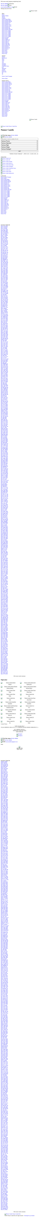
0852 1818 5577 (4, 781)
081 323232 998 (4, 616)
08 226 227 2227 (4, 247)
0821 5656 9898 (4, 581)
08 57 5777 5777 (4, 356)
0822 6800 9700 (4, 412)
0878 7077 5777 (4, 602)
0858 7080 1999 (4, 630)
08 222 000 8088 (4, 1073)
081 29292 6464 (4, 1171)
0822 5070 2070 (4, 1134)
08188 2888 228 (4, 1067)
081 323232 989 (4, 282)
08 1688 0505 (4, 418)
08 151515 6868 (4, 605)
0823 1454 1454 (4, 1122)
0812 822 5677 (4, 467)
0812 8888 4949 (4, 513)
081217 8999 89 (4, 501)
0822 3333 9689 (4, 945)
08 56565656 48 (4, 533)
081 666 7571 (4, 1154)
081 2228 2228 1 (4, 1012)
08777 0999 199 (4, 444)
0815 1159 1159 (4, 431)
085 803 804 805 (4, 519)
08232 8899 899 (4, 534)
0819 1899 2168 (4, 261)
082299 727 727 (4, 313)
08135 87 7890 (4, 777)
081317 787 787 (4, 1114)
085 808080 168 (4, 291)
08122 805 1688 (4, 1058)
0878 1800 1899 (4, 336)
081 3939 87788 (4, 242)
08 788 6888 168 (4, 765)
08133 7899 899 (4, 369)
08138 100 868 (4, 425)
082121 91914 (4, 875)
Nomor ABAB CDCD (6, 25)
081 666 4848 (4, 340)
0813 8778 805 (4, 972)
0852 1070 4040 (4, 1053)
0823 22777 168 (4, 593)
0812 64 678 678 (4, 443)
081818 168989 (4, 1194)
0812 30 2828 (4, 1160)
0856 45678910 (4, 670)
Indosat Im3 (4, 58)
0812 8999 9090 (4, 866)
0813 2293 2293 (4, 564)
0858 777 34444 (4, 625)
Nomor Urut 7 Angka (6, 33)
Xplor (29, 722)
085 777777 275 (4, 497)
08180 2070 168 (4, 1118)
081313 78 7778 (4, 565)
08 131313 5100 (4, 320)
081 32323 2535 (4, 996)
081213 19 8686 (4, 405)
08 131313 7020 (4, 989)
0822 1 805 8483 (4, 385)
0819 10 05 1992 (4, 454)
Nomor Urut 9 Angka (6, 31)
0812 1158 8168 (4, 424)
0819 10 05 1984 (4, 597)
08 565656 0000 (4, 632)
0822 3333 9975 (4, 465)
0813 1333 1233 (4, 1071)
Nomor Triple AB (5, 43)
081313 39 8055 (4, 298)
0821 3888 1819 (4, 816)
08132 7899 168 (4, 1029)
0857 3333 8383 (4, 471)
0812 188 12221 (4, 344)
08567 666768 (4, 310)
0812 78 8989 (4, 245)
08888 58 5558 (4, 549)
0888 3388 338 (4, 419)
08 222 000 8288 (4, 315)
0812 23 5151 (4, 550)
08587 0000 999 (4, 1025)
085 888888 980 (4, 543)
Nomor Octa (4, 53)
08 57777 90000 (4, 283)
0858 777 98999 (4, 235)
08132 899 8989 (4, 463)
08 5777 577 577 (4, 1144)
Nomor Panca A (5, 49)
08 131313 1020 (4, 554)
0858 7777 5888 (4, 368)
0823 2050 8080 (4, 1090)
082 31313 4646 (4, 1041)
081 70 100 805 (4, 489)
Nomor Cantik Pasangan (7, 76)
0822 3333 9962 (4, 1203)
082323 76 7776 (4, 863)
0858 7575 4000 (4, 372)
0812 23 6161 (4, 868)
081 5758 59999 (4, 231)
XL (2, 73)
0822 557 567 (4, 510)
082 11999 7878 (4, 268)
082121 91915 (4, 958)
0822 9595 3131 (4, 796)
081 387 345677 (4, 837)
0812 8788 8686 (4, 942)
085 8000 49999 (4, 522)
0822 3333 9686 (4, 538)
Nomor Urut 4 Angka (6, 36)
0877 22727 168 (4, 267)
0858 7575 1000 (4, 346)
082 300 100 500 (4, 807)
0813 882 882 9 (4, 517)
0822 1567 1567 (4, 345)
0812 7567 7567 (4, 1123)
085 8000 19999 (4, 460)
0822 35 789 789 (4, 921)
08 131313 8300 (4, 244)
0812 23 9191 (4, 657)
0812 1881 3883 (4, 636)
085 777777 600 (4, 446)
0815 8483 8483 (4, 606)
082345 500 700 (4, 1045)
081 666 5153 (4, 850)
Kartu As (4, 70)
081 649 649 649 (4, 1142)
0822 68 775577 (4, 547)
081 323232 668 (4, 531)
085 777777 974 (4, 487)
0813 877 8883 (4, 627)
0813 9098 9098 (4, 848)
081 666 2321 (4, 1034)
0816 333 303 (4, 631)
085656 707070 (4, 410)
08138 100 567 (4, 322)
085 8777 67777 (4, 1124)
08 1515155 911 (4, 407)
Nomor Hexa (4, 50)
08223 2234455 (4, 924)
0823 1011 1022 (4, 337)
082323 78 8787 (4, 526)
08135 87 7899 (4, 793)
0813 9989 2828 (4, 990)
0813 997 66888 (4, 541)
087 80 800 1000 (4, 1169)
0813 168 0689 (4, 934)
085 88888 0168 (4, 820)
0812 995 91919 (4, 265)
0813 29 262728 (4, 641)
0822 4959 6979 (4, 420)
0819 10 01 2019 (4, 1207)
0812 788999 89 (4, 388)
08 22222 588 (4, 281)
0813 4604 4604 (4, 596)
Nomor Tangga (5, 38)
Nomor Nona (4, 51)
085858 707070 (4, 339)
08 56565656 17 (4, 893)
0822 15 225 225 (4, 243)
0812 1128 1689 (4, 331)
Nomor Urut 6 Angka (6, 35)
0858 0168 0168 (4, 380)
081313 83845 (4, 525)
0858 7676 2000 (4, 572)
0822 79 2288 (4, 831)
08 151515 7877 (4, 246)
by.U (3, 67)
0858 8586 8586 (4, 1099)
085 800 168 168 (4, 250)
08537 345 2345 (4, 637)
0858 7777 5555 (4, 518)
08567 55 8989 (4, 1155)
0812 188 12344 (4, 482)
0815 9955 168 (4, 551)
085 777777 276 (4, 997)
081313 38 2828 (4, 803)
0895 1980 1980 (4, 302)
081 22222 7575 (4, 455)
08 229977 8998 (4, 530)
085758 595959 (4, 435)
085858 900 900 (4, 599)
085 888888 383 (4, 998)
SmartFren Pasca (5, 66)
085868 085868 (4, 484)
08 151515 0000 (4, 598)
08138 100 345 (4, 612)
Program (3, 18)
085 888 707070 (4, 1018)
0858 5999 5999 (4, 620)
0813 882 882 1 (4, 647)
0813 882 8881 (4, 1057)
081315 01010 (4, 938)
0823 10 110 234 (4, 496)
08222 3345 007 (4, 266)
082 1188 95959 (4, 882)
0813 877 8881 (4, 835)
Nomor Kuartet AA (6, 45)
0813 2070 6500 (4, 609)
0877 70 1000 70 (4, 963)
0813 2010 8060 (4, 277)
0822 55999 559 (4, 505)
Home (3, 14)
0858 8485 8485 (4, 624)
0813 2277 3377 (4, 249)
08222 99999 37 (4, 604)
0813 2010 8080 (4, 439)
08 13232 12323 (4, 447)
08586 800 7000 (4, 271)
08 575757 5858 (4, 504)
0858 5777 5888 (4, 954)
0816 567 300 (4, 236)
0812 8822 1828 (4, 884)
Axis (3, 61)
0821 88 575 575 (4, 1103)
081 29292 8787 (4, 559)
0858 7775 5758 (4, 819)
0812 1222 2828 (4, 342)
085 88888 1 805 (4, 867)
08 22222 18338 (4, 528)
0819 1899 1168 (4, 567)
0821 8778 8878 (4, 673)
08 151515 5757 (4, 415)
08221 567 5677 (4, 296)
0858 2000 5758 (4, 772)
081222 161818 (4, 403)
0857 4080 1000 (4, 458)
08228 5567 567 (4, 1035)
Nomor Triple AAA (6, 39)
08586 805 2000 (4, 1040)
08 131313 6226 (4, 1038)
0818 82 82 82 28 (4, 917)
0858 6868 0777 (4, 462)
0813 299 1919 (4, 304)
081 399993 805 (4, 316)
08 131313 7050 (4, 229)
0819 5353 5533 (4, 365)
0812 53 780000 (4, 350)
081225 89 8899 (4, 360)
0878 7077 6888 (4, 1082)
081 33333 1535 (4, 672)
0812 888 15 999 (4, 334)
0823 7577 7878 (4, 1195)
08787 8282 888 (4, 768)
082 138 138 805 (4, 416)
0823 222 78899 (4, 381)
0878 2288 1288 (4, 397)
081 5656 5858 (4, 1014)
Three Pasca (29, 692)
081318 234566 (4, 1209)
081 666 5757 (4, 1170)
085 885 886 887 (4, 241)
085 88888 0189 (4, 491)
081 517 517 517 (4, 341)
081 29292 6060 (4, 648)
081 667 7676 (4, 916)
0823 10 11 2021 (4, 353)
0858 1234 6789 (4, 1131)
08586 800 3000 (4, 667)
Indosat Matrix (29, 688)
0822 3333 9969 (4, 1003)
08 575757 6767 (4, 582)
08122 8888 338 (4, 354)
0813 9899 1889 (4, 805)
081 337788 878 (4, 592)
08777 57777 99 (4, 488)
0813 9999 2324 (4, 946)
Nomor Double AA (6, 23)
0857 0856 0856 (4, 824)
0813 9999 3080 (4, 507)
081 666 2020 (4, 864)
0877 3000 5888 (4, 364)
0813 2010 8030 (4, 535)
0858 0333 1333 (4, 1127)
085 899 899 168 (4, 617)
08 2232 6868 (4, 555)
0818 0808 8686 (4, 448)
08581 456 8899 (4, 552)
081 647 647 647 (4, 506)
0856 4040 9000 (4, 668)
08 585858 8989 (4, 833)
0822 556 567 (4, 289)
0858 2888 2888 (4, 409)
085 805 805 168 (4, 252)
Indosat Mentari (10, 688)
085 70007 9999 (4, 956)
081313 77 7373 (4, 846)
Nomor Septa (4, 52)
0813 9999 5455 (4, 783)
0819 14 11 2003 (4, 664)
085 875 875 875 (4, 498)
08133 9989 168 (4, 1079)
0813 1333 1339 (4, 1084)
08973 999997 (4, 308)
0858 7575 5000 (4, 876)
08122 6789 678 (4, 970)
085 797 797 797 (4, 1153)
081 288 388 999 (4, 262)
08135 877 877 (4, 493)
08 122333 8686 (4, 440)
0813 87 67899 (4, 1121)
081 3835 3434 (4, 1030)
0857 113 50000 (4, 1168)
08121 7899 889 (4, 566)
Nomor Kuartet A (5, 46)
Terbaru (3, 16)
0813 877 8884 (4, 652)
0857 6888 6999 (4, 527)
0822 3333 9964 (4, 1120)
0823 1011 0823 (4, 279)
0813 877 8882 (4, 509)
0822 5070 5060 (4, 1050)
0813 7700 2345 (4, 284)
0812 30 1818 (4, 479)
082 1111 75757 (4, 561)
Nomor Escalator (5, 37)
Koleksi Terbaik (5, 15)
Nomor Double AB (6, 27)
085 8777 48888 (4, 577)
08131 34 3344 (4, 623)
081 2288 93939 (4, 1191)
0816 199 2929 (4, 1028)
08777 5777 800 (4, 502)
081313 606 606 (4, 297)
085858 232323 (4, 913)
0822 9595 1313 (4, 324)
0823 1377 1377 (4, 349)
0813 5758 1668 (4, 661)
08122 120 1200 (4, 558)
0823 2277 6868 (4, 573)
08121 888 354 (4, 622)
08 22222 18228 (4, 993)
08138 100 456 (4, 239)
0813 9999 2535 (4, 1061)
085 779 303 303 (4, 292)
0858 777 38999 (4, 475)
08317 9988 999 (4, 840)
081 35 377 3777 (4, 607)
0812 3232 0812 (4, 640)
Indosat (3, 56)
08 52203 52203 (4, 276)
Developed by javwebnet (29, 1215)
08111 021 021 (4, 503)
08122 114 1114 (4, 330)
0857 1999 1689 (4, 800)
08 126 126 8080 (4, 286)
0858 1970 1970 (4, 646)
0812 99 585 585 (4, 426)
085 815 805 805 (4, 371)
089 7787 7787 (4, 1161)
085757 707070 (4, 238)
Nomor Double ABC (6, 28)
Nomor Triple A (5, 42)
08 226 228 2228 (4, 608)
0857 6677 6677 (4, 478)
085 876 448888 (4, 413)
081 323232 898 (4, 452)
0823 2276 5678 (4, 481)
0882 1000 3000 (4, 813)
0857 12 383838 (4, 309)
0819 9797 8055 (4, 378)
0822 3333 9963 (4, 402)
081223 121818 (4, 450)
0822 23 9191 (4, 539)
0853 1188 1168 (4, 352)
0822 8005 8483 (4, 361)
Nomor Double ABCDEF (7, 29)
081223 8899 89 (4, 1167)
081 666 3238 (4, 362)
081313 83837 (4, 769)
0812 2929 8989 (4, 590)
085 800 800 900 (4, 394)
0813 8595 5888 (4, 270)
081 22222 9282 (4, 275)
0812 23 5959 (4, 1164)
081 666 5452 (4, 580)
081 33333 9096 (4, 1180)
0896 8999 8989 (4, 907)
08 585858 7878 (4, 376)
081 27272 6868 (4, 404)
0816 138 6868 (4, 228)
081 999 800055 (4, 328)
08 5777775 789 (4, 569)
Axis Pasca (29, 699)
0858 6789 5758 (4, 1051)
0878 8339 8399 (4, 545)
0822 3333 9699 (4, 375)
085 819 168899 (4, 560)
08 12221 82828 (4, 1175)
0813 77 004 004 (4, 468)
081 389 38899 (4, 953)
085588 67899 (4, 662)
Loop (10, 719)
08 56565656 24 (4, 253)
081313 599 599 (4, 300)
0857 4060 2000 (4, 546)
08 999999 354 (4, 306)
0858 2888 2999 (4, 230)
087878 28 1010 (4, 411)
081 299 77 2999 (4, 589)
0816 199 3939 (4, 660)
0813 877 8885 (4, 348)
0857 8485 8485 (4, 808)
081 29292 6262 (4, 1019)
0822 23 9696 (4, 575)
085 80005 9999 (4, 591)
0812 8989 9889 (4, 1032)
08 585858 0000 (4, 618)
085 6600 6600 (4, 384)
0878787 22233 (4, 903)
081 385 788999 (4, 449)
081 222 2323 (4, 643)
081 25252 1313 (4, 645)
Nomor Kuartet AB (6, 47)
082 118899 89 (4, 274)
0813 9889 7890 (4, 511)
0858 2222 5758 (4, 536)
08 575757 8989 (4, 858)
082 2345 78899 (4, 237)
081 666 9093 (4, 294)
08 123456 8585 (4, 317)
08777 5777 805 (4, 457)
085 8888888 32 (4, 363)
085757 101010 (4, 373)
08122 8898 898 (4, 562)
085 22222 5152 (4, 433)
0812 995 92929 (4, 257)
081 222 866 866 (4, 869)
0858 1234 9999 (4, 459)
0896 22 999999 (4, 312)
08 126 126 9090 (4, 293)
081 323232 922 (4, 288)
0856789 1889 (4, 638)
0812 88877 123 (4, 260)
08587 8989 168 (4, 964)
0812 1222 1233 (4, 254)
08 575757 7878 (4, 576)
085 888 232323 (4, 514)
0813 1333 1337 (4, 423)
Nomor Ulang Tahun (6, 19)
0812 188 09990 (4, 644)
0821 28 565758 (4, 553)
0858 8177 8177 (4, 400)
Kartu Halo (4, 71)
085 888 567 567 (4, 329)
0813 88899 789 (4, 932)
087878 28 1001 (4, 901)
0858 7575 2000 (4, 1192)
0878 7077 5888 (4, 318)
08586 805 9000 (4, 922)
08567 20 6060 (4, 499)
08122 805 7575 (4, 386)
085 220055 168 (4, 885)
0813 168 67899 (4, 830)
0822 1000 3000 (4, 333)
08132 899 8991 (4, 659)
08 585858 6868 (4, 653)
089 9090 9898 (4, 669)
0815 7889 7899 (4, 370)
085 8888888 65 (4, 259)
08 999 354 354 (4, 544)
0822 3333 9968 (4, 1001)
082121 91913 (4, 1190)
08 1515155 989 (4, 379)
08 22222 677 (4, 613)
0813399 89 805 (4, 305)
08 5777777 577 (4, 931)
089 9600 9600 (4, 438)
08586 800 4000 (4, 434)
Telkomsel (4, 68)
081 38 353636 (4, 347)
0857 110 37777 (4, 377)
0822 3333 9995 (4, 269)
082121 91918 (4, 950)
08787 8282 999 (4, 1146)
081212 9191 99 (4, 584)
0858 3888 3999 (4, 888)
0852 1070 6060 (4, 263)
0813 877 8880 (4, 451)
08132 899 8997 (4, 389)
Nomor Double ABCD (6, 20)
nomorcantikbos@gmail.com (7, 7)
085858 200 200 (4, 967)
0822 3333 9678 (4, 853)
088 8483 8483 (4, 258)
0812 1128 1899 (4, 981)
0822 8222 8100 (4, 975)
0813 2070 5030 (4, 1076)
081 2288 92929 (4, 323)
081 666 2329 (4, 383)
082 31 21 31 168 (4, 359)
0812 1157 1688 (4, 600)
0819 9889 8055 (4, 633)
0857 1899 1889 (4, 927)
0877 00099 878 (4, 665)
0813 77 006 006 (4, 877)
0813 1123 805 (4, 994)
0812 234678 (3, 880)
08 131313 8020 (4, 325)
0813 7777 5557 (4, 523)
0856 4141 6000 (4, 278)
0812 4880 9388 (4, 1138)
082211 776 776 (4, 654)
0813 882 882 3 (4, 827)
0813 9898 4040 (4, 937)
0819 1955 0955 (4, 776)
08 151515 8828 (4, 601)
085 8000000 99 (4, 779)
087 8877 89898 (4, 301)
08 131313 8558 (4, 314)
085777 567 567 (4, 870)
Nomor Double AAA (6, 22)
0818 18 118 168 (4, 495)
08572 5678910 (4, 227)
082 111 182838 (4, 1137)
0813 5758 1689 (4, 635)
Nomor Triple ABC (6, 44)
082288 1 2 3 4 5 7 (5, 923)
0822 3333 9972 (4, 321)
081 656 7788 (4, 1037)
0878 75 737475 (4, 574)
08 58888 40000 (4, 1147)
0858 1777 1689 (4, 784)
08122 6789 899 (4, 628)
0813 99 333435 (4, 651)
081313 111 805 (4, 421)
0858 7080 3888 (4, 490)
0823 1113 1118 (4, 307)
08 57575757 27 (4, 251)
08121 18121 (3, 1172)
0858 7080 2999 (4, 1095)
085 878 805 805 (4, 473)
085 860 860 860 (4, 338)
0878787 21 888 (4, 1069)
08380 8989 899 (4, 874)
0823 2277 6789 (4, 474)
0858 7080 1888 (4, 542)
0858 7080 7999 (4, 1021)
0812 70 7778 (4, 585)
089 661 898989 (4, 3)
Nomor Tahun (5, 78)
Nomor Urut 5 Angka (6, 30)
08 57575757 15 (4, 649)
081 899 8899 (4, 417)
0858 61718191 (4, 773)
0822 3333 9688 (4, 520)
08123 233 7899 (4, 326)
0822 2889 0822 (4, 797)
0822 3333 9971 (4, 614)
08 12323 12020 (4, 789)
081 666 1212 (4, 557)
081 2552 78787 (4, 1200)
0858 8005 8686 (4, 1002)
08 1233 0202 (4, 483)
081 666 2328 (4, 355)
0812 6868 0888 (4, 273)
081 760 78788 (4, 234)
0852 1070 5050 (4, 529)
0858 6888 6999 (4, 1182)
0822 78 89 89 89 (4, 233)
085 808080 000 (4, 838)
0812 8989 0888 (4, 1199)
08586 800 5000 (4, 428)
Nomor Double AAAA (6, 26)
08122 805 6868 (4, 537)
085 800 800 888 (4, 387)
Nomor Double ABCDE (7, 21)
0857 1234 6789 (4, 663)
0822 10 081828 (4, 1177)
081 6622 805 (4, 588)
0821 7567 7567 (4, 987)
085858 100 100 (4, 392)
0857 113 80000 (4, 408)
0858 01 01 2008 (4, 615)
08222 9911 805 (4, 621)
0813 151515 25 (4, 671)
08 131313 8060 (4, 472)
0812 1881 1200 (4, 1042)
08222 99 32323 (4, 815)
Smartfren (4, 63)
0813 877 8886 (4, 639)
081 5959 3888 (4, 1185)
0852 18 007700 (4, 393)
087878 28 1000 (4, 441)
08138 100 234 (4, 1027)
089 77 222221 (4, 436)
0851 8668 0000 (4, 1107)
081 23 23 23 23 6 (5, 480)
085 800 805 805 (4, 401)
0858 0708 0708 (4, 456)
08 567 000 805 (4, 594)
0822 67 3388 (4, 427)
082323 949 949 (4, 578)
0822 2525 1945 (4, 570)
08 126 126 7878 (4, 512)
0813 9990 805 (4, 1092)
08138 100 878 (4, 464)
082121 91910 (4, 396)
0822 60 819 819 (4, 367)
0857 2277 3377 (4, 856)
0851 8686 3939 (4, 432)
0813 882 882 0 (4, 255)
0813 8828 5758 (4, 1111)
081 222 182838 (4, 583)
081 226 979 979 (4, 299)
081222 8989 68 (4, 860)
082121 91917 (4, 767)
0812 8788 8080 (4, 285)
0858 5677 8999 (4, 332)
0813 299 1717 (4, 1101)
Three (3, 59)
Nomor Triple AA (5, 41)
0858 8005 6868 (4, 1043)
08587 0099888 (4, 521)
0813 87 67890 (4, 839)
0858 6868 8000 (4, 1206)
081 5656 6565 (4, 974)
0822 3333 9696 (4, 226)
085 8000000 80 (4, 466)
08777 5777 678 (4, 655)
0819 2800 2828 (4, 985)
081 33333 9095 (4, 476)
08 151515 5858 (4, 854)
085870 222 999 (4, 610)
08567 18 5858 (4, 1104)
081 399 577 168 (4, 494)
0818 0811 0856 (4, 586)
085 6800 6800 (4, 442)
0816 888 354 (4, 395)
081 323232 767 (4, 859)
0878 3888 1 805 (4, 290)
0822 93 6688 (4, 656)
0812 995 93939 (4, 391)
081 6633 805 (4, 785)
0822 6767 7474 (4, 1006)
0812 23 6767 (4, 357)
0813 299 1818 (4, 515)
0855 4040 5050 (4, 470)
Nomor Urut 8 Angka (6, 34)
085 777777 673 (4, 568)
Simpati (3, 69)
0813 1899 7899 (4, 1130)
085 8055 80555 (4, 430)
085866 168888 (4, 761)
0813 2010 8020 (4, 1085)
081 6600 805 (4, 486)
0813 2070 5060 (4, 629)
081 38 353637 (4, 399)
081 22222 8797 (4, 1129)
